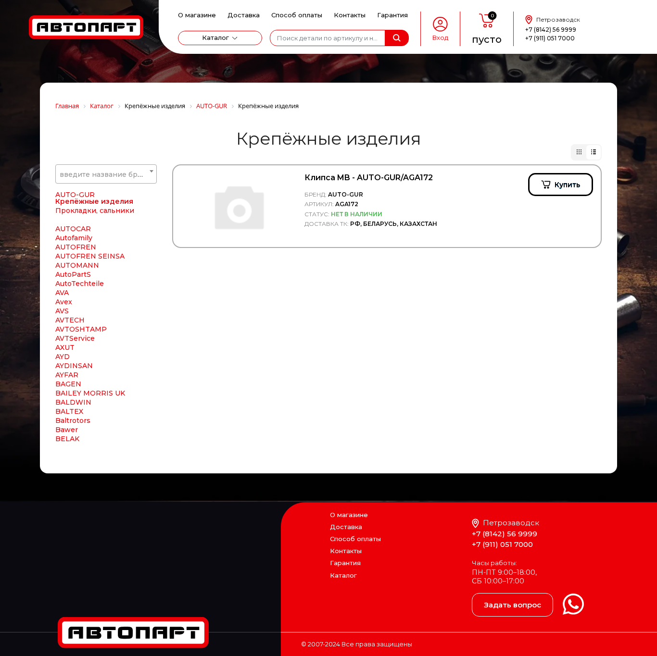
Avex (63, 301)
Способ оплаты (296, 15)
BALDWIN (73, 402)
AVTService (75, 338)
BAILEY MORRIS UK (90, 393)
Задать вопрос (512, 604)
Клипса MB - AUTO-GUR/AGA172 (368, 177)
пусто (487, 39)
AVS (62, 311)
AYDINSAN (74, 365)
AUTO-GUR (75, 194)
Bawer (66, 429)
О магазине (197, 15)
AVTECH (70, 320)
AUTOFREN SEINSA (90, 256)
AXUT (65, 347)
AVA (62, 292)
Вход (440, 38)
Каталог (215, 37)
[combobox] (106, 174)
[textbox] (106, 174)
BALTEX (69, 411)
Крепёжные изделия (94, 201)
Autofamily (73, 238)
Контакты (350, 15)
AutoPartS (73, 274)
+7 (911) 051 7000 (550, 38)
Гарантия (392, 15)
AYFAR (66, 375)
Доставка (243, 15)
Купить (567, 184)
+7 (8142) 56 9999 (550, 29)
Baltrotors (72, 420)
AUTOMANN (77, 265)
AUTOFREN (75, 247)
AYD (62, 356)
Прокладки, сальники (94, 210)
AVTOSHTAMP (81, 329)
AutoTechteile (79, 283)
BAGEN (68, 384)
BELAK (67, 438)
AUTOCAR (73, 228)
